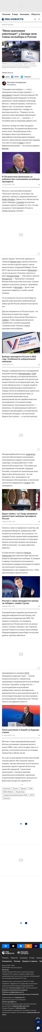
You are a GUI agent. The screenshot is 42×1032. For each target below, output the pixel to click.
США (34, 373)
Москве (5, 148)
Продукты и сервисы (29, 961)
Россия (15, 788)
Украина (23, 788)
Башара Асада (13, 276)
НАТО (26, 673)
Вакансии (5, 969)
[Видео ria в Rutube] (36, 946)
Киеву (21, 143)
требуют (5, 320)
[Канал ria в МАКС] (5, 946)
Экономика (23, 958)
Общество (14, 958)
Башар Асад (20, 792)
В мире (31, 958)
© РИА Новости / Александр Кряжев (12, 64)
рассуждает (7, 95)
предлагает (30, 454)
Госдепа (27, 483)
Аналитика (6, 788)
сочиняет (20, 202)
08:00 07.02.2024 (7, 24)
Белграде (18, 287)
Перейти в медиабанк (29, 64)
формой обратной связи (21, 1006)
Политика (6, 798)
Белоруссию (7, 279)
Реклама (17, 961)
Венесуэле (32, 270)
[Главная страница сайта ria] (12, 19)
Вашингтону (15, 261)
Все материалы (11, 84)
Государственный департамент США (15, 795)
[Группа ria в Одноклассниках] (28, 946)
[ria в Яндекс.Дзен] (13, 946)
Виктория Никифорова (16, 82)
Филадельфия (25, 373)
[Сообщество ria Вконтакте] (20, 946)
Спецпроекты (7, 961)
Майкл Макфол (8, 199)
